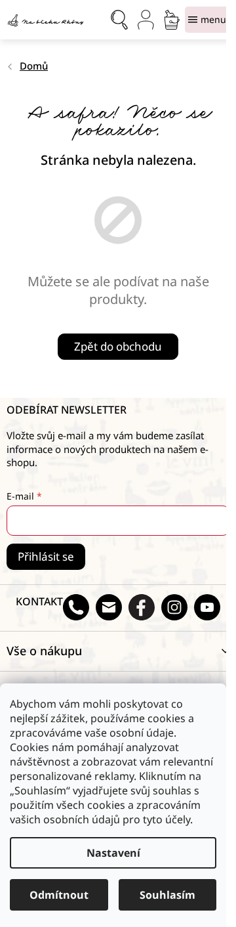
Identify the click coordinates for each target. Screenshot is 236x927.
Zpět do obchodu (118, 346)
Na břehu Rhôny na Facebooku (141, 607)
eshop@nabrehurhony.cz (109, 607)
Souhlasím (167, 895)
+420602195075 (76, 607)
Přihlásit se (46, 556)
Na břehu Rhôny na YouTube (207, 607)
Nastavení (113, 853)
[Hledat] (119, 20)
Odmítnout (59, 895)
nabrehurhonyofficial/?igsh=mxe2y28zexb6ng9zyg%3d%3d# (174, 607)
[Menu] (207, 20)
